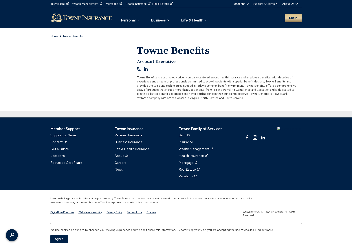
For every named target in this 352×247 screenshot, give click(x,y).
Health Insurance (138, 4)
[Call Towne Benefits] (139, 70)
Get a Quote (59, 149)
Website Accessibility (90, 212)
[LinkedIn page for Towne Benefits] (146, 70)
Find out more (264, 230)
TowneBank (59, 4)
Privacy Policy (114, 212)
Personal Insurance (128, 135)
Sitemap (151, 212)
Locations (57, 156)
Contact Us (58, 142)
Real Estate (163, 4)
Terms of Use (134, 212)
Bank (184, 135)
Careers (120, 163)
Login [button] (293, 18)
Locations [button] (239, 3)
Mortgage (114, 4)
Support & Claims (63, 135)
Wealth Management (87, 4)
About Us (122, 156)
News (119, 169)
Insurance (186, 142)
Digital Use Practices (62, 212)
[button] (129, 18)
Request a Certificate (66, 163)
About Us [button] (288, 4)
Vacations (188, 176)
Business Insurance (128, 142)
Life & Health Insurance (132, 149)
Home (54, 36)
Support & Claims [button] (264, 4)
